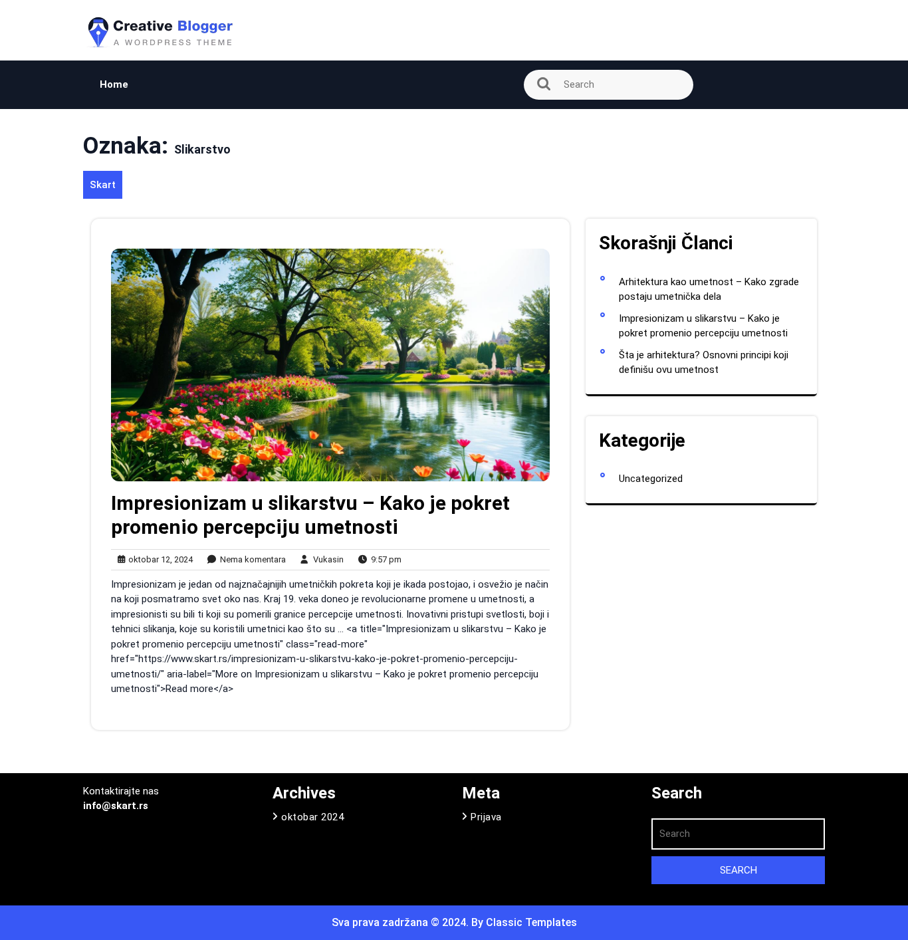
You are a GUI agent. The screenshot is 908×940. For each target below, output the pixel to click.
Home (114, 84)
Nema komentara (250, 560)
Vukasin (325, 559)
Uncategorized (651, 479)
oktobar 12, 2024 (158, 560)
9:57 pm (383, 560)
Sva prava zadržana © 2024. (401, 922)
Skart (103, 185)
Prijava (486, 817)
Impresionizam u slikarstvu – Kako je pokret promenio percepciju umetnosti (310, 514)
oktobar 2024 (312, 817)
